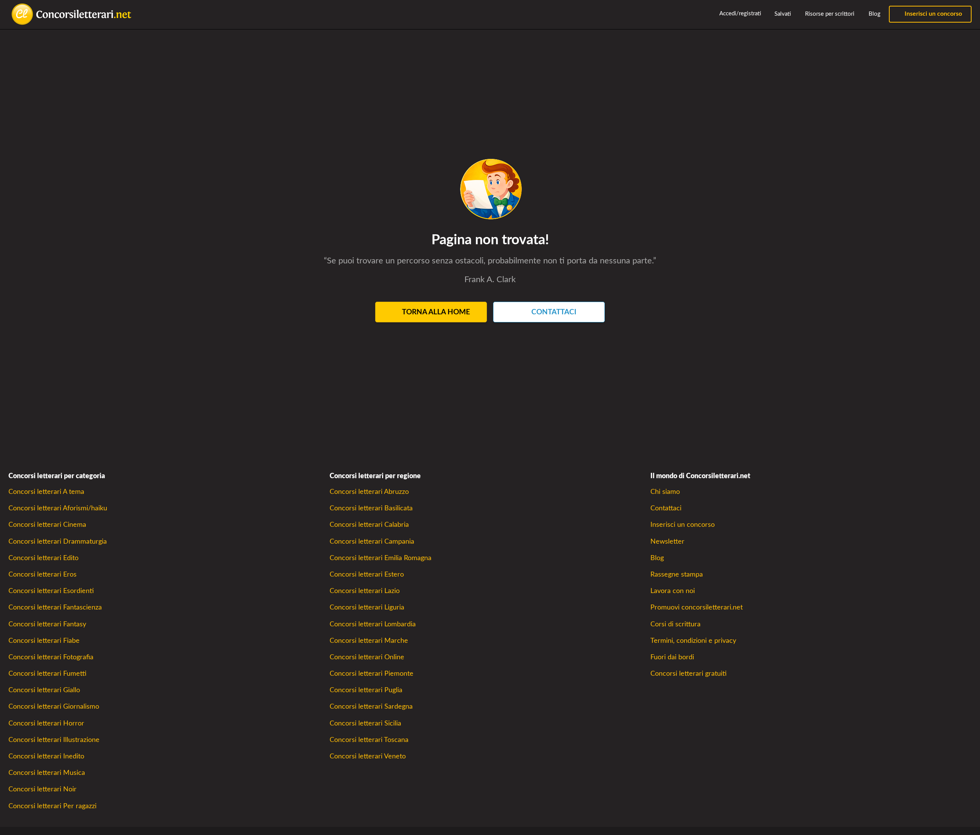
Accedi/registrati (739, 13)
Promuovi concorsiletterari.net (696, 607)
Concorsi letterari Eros (42, 574)
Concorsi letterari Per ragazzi (52, 806)
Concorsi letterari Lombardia (373, 624)
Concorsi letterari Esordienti (51, 591)
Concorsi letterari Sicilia (365, 723)
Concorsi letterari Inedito (46, 756)
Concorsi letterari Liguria (367, 607)
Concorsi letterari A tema (46, 492)
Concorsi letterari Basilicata (371, 508)
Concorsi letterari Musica (46, 773)
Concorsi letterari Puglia (366, 690)
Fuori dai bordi (672, 657)
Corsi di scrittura (675, 624)
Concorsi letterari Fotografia (50, 657)
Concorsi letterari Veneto (368, 756)
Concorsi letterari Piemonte (371, 673)
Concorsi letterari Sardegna (371, 706)
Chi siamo (665, 492)
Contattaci (665, 508)
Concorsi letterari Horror (46, 723)
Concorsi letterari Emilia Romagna (380, 558)
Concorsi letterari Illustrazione (54, 740)
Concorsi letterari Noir (42, 789)
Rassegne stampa (676, 574)
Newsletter (667, 541)
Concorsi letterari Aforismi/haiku (57, 508)
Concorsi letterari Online (367, 657)
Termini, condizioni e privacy (693, 640)
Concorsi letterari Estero (367, 574)
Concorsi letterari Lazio (365, 591)
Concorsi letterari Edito (43, 558)
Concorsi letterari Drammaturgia (57, 541)
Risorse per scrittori (829, 14)
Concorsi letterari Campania (372, 541)
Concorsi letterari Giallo (44, 690)
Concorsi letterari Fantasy (47, 624)
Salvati (782, 14)
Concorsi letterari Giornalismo (53, 706)
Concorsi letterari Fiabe (44, 640)
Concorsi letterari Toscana (369, 740)
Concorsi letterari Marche (369, 640)
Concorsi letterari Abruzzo (369, 492)
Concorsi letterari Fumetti (47, 673)
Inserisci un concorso (932, 14)
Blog (873, 14)
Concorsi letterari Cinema (47, 524)
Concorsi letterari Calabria (369, 524)
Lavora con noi (672, 591)
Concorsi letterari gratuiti (688, 673)
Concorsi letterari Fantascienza (55, 607)
